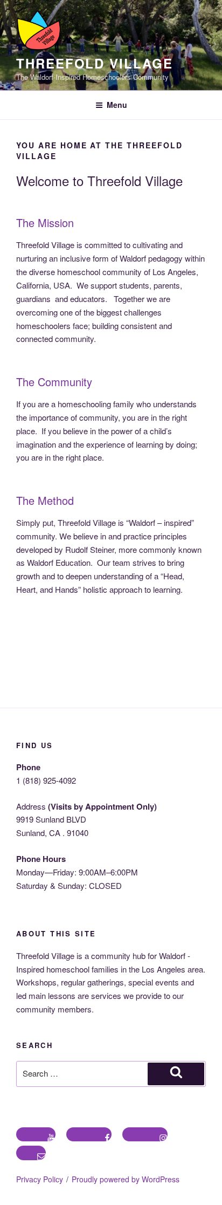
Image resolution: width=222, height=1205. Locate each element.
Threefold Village (94, 63)
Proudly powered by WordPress (125, 1179)
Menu (117, 104)
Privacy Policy (39, 1179)
